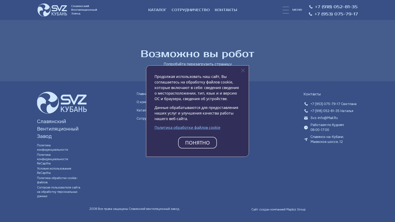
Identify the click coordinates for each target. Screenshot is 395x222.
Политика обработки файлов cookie (187, 127)
